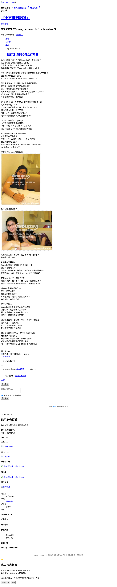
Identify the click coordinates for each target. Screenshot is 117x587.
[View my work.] (7, 446)
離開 (13, 582)
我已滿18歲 (5, 582)
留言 (24, 369)
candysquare (5, 356)
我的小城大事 (20, 376)
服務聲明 (80, 555)
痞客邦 (19, 369)
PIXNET (41, 555)
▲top (3, 380)
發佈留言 (5, 398)
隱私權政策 (71, 555)
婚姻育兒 (19, 35)
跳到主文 (4, 24)
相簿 (7, 39)
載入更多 (5, 384)
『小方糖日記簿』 (15, 18)
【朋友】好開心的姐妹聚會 (21, 54)
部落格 (8, 42)
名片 (7, 45)
